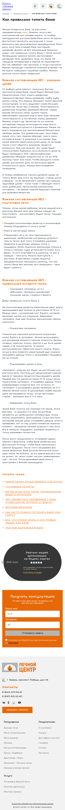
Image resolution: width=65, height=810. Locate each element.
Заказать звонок (17, 710)
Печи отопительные (14, 733)
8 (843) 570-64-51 (12, 692)
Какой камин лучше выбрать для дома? (34, 481)
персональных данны (32, 804)
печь (25, 32)
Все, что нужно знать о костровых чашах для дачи (30, 521)
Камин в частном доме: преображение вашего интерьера (33, 493)
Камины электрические (16, 768)
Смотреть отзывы (32, 572)
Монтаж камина (12, 791)
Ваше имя (11, 608)
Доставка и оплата (49, 738)
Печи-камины (11, 738)
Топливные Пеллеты (19, 486)
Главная (5, 14)
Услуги (42, 733)
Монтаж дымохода (14, 786)
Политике (13, 643)
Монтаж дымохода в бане (24, 527)
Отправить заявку (32, 633)
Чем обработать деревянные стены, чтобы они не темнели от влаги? (31, 501)
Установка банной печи (17, 781)
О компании (45, 728)
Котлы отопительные (15, 748)
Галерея (43, 743)
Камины (8, 743)
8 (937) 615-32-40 (12, 696)
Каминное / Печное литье (18, 763)
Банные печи (11, 728)
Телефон (11, 619)
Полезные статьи (20, 14)
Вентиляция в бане (18, 507)
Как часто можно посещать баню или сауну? (32, 513)
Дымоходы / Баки (13, 758)
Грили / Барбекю (13, 753)
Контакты (44, 753)
